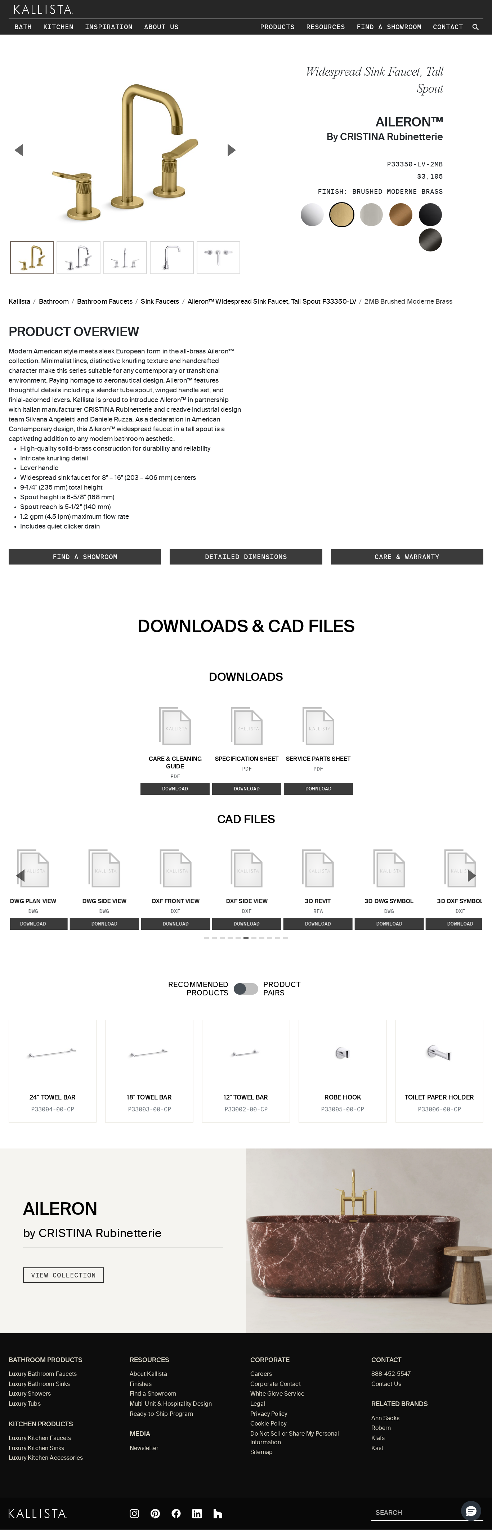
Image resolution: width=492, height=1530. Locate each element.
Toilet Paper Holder (439, 1098)
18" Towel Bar (149, 1098)
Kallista (19, 302)
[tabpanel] (246, 1067)
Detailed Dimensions (246, 557)
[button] (471, 1511)
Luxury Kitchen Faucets (40, 1438)
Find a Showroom (389, 27)
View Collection (63, 1275)
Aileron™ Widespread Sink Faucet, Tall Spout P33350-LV (272, 302)
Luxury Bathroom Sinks (39, 1384)
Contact (448, 27)
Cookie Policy (268, 1424)
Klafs (378, 1438)
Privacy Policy (268, 1414)
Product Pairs (281, 989)
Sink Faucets (160, 302)
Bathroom (54, 302)
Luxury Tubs (25, 1404)
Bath (23, 27)
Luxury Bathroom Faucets (43, 1374)
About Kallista (148, 1374)
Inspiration (109, 27)
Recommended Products (198, 989)
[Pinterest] (155, 1513)
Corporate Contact (275, 1384)
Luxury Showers (30, 1394)
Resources (325, 27)
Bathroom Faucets (105, 302)
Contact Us (386, 1384)
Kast (377, 1448)
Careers (261, 1374)
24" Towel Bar (53, 1098)
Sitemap (261, 1452)
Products (277, 27)
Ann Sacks (385, 1419)
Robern (381, 1428)
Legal (257, 1404)
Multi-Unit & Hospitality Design (171, 1404)
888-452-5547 (391, 1374)
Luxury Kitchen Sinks (36, 1448)
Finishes (141, 1384)
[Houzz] (218, 1513)
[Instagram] (134, 1513)
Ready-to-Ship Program (161, 1414)
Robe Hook (343, 1098)
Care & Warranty (407, 557)
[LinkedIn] (197, 1513)
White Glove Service (277, 1394)
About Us (161, 27)
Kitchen (58, 27)
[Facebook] (176, 1513)
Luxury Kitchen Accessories (46, 1458)
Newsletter (144, 1448)
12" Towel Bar (246, 1098)
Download (175, 788)
